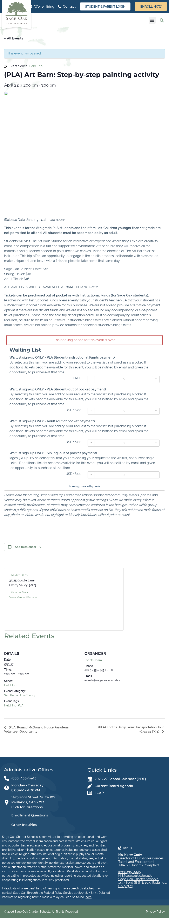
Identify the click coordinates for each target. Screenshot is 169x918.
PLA (20, 705)
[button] (152, 20)
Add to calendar (25, 547)
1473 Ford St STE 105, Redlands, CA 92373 (142, 884)
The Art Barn (18, 575)
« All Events (13, 38)
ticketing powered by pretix (84, 486)
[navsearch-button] (162, 20)
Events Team (93, 660)
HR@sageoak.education (136, 875)
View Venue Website (23, 597)
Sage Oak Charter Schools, (138, 879)
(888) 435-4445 (129, 872)
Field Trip (10, 685)
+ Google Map (18, 592)
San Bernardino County (19, 695)
